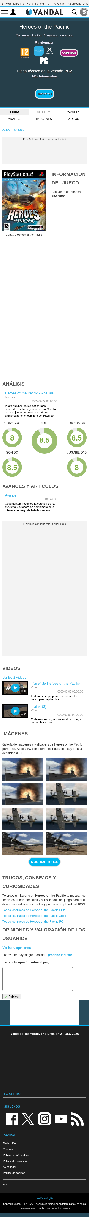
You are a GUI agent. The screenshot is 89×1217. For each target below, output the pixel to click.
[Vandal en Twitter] (28, 1118)
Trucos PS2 (45, 94)
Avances (73, 112)
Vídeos (73, 118)
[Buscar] (74, 12)
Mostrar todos (44, 862)
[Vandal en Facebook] (12, 1118)
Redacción (9, 1143)
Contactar (8, 1149)
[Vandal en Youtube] (61, 1118)
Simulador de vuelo (58, 35)
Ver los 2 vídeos (14, 677)
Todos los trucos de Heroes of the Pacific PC (32, 921)
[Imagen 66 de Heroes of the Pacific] (66, 769)
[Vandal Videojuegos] (44, 11)
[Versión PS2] (39, 51)
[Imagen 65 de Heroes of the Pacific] (22, 794)
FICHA (14, 112)
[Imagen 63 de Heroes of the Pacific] (22, 819)
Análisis (14, 118)
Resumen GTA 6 (14, 3)
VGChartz (8, 1184)
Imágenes (44, 118)
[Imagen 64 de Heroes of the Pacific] (66, 794)
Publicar (13, 996)
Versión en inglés (44, 1198)
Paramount (74, 3)
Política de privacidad (15, 1161)
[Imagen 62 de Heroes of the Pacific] (66, 819)
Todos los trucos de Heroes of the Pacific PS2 (33, 910)
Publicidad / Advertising (16, 1155)
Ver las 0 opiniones (16, 947)
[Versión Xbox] (49, 50)
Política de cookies (14, 1172)
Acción (37, 35)
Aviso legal (9, 1166)
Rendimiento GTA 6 (38, 3)
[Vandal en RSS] (77, 1118)
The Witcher (58, 3)
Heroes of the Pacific (44, 27)
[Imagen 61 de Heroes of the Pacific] (22, 843)
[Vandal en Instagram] (44, 1118)
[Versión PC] (44, 60)
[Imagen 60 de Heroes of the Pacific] (66, 843)
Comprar (69, 52)
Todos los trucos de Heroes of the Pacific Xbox (34, 915)
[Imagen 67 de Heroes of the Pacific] (22, 769)
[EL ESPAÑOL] (84, 12)
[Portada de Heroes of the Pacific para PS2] (24, 200)
